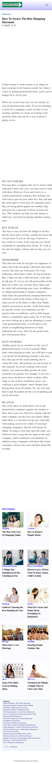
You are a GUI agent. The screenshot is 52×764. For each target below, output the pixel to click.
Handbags (5, 604)
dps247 (7, 25)
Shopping (5, 528)
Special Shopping (26, 718)
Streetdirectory (22, 761)
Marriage (5, 642)
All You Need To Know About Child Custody (38, 572)
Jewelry (30, 604)
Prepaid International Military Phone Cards (17, 733)
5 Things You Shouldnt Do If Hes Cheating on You (11, 572)
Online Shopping (9, 703)
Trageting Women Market (25, 705)
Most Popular (8, 509)
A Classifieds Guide (23, 709)
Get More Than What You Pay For (27, 727)
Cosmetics (31, 528)
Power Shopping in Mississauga (14, 742)
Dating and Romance (9, 566)
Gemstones (7, 740)
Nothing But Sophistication (29, 729)
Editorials (6, 14)
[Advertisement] (26, 55)
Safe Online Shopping (23, 703)
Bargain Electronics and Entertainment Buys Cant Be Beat (22, 738)
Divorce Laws (33, 569)
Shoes (4, 679)
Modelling (31, 642)
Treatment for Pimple (37, 683)
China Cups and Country (11, 731)
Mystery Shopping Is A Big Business (24, 725)
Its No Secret (8, 725)
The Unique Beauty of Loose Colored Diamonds (19, 712)
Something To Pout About (12, 720)
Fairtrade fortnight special (12, 718)
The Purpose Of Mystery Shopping (15, 723)
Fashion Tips (33, 648)
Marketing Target (9, 705)
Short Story (7, 645)
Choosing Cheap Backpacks (12, 716)
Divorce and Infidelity (35, 566)
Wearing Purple (34, 645)
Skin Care (31, 679)
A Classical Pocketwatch (11, 729)
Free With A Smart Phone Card (26, 714)
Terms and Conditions (32, 761)
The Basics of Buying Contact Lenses (15, 707)
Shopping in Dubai (10, 709)
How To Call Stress (10, 714)
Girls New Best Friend (19, 740)
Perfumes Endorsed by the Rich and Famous (18, 736)
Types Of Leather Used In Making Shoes (10, 686)
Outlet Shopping (9, 727)
